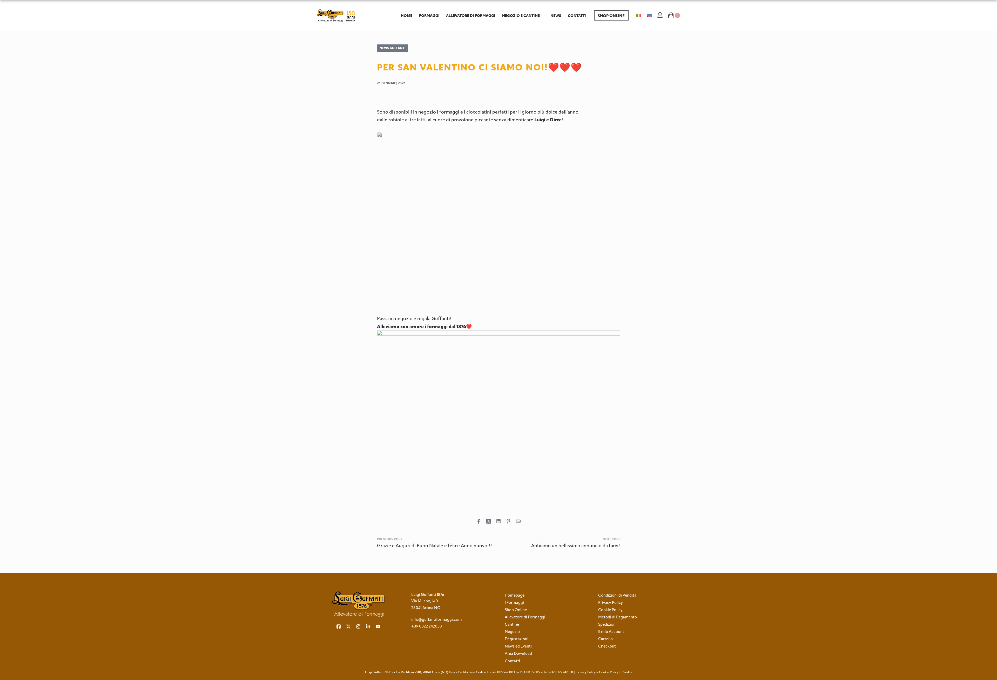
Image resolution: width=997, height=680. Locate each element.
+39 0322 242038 (426, 626)
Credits (627, 672)
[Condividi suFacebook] (478, 521)
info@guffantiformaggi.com (436, 619)
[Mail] (518, 521)
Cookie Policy (608, 672)
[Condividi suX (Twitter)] (488, 521)
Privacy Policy (586, 672)
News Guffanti (393, 48)
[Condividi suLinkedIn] (498, 521)
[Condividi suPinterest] (508, 521)
